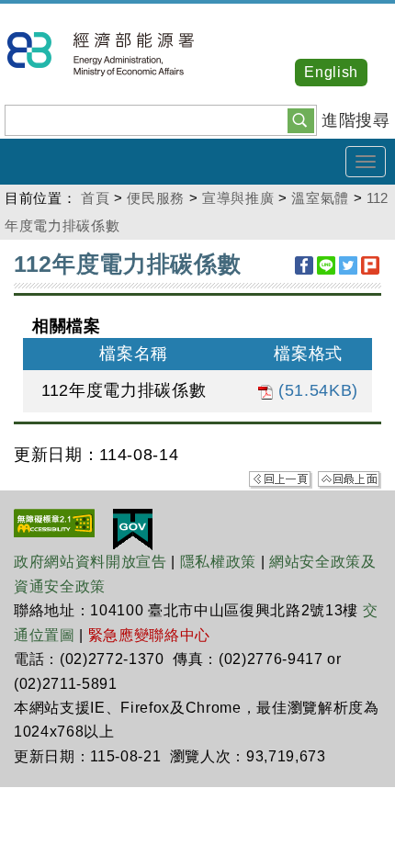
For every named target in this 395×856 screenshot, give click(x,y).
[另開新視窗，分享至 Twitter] (348, 265)
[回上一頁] (280, 478)
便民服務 (156, 198)
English (331, 72)
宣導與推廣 (238, 198)
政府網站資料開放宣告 (90, 561)
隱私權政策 (218, 561)
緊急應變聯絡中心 (149, 635)
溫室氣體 (320, 198)
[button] (301, 119)
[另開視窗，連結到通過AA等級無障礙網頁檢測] (54, 522)
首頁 (95, 198)
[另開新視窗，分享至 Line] (326, 265)
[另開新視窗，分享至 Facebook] (304, 265)
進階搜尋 (356, 120)
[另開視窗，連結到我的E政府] (132, 529)
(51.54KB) (315, 390)
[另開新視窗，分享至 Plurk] (370, 265)
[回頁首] (349, 478)
